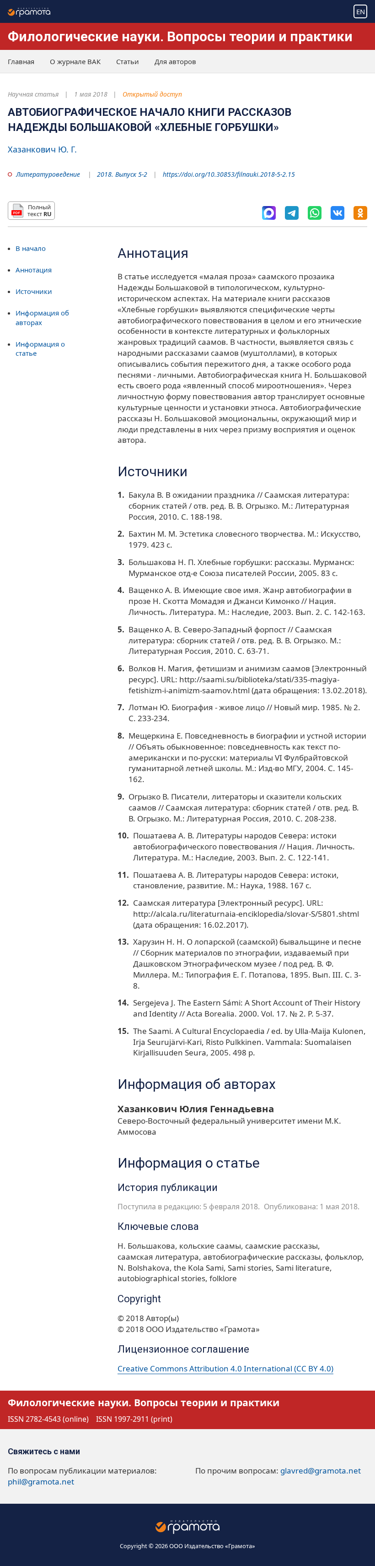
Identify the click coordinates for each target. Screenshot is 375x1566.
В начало (31, 248)
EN (360, 11)
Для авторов (175, 61)
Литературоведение (48, 174)
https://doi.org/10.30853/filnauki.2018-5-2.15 (229, 174)
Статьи (127, 61)
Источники (34, 291)
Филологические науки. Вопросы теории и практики (180, 36)
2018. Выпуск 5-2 (122, 174)
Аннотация (34, 269)
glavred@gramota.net (320, 1470)
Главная (21, 61)
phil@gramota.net (41, 1481)
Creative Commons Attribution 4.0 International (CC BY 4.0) (225, 1368)
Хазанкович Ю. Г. (42, 149)
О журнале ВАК (75, 61)
